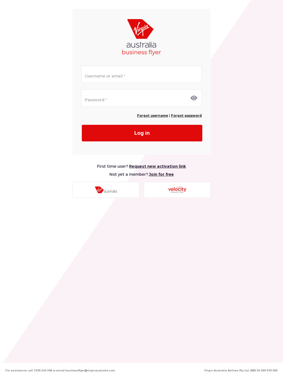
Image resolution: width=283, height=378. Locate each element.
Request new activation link (157, 166)
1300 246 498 (43, 370)
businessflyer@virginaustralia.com (90, 370)
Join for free (161, 174)
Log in (142, 133)
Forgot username (152, 115)
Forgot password (186, 115)
